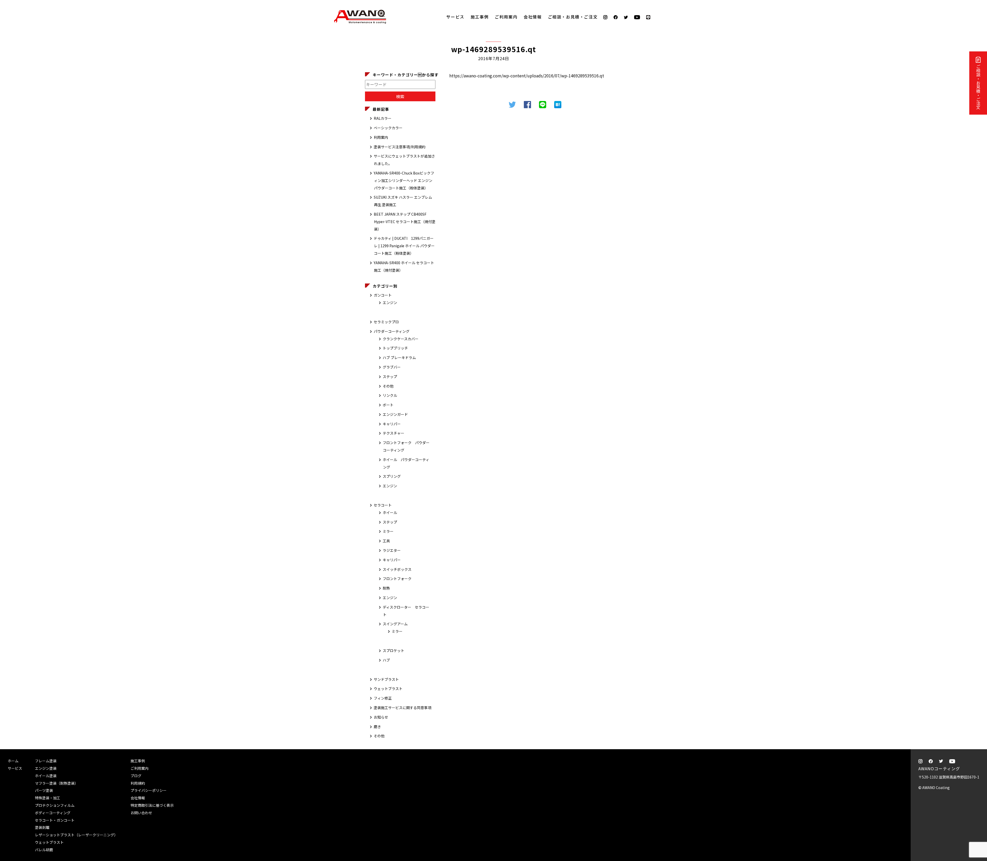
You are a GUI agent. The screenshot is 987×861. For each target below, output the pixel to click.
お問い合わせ (141, 812)
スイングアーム (395, 623)
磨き (377, 726)
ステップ (390, 376)
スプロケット (393, 650)
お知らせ (381, 717)
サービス (455, 17)
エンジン (390, 302)
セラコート (383, 505)
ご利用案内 (506, 17)
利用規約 (138, 783)
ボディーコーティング (52, 812)
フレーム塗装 (46, 760)
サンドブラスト (386, 679)
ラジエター (392, 550)
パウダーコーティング (391, 331)
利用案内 (381, 137)
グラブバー (392, 367)
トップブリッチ (395, 348)
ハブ (386, 660)
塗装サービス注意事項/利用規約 (399, 146)
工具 (386, 540)
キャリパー (392, 423)
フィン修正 (383, 698)
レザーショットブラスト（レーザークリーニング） (76, 834)
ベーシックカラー (388, 127)
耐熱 (386, 588)
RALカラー (382, 118)
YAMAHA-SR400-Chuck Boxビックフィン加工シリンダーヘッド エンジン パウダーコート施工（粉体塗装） (404, 180)
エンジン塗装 (46, 768)
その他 (388, 386)
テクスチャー (393, 433)
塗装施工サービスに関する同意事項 (402, 707)
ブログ (136, 775)
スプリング (392, 476)
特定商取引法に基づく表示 (152, 805)
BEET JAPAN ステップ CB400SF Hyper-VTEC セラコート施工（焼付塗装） (404, 222)
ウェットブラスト (388, 688)
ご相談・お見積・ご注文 (978, 86)
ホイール (390, 512)
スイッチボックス (397, 569)
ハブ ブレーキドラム (399, 357)
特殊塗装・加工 (47, 797)
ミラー (388, 531)
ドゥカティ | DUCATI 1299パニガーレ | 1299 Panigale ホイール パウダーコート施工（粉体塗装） (404, 246)
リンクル (390, 395)
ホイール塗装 (46, 775)
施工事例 (480, 17)
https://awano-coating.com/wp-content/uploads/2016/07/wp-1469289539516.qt (526, 75)
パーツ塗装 (44, 790)
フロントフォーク (397, 578)
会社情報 (533, 17)
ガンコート (383, 295)
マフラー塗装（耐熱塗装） (56, 783)
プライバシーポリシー (149, 790)
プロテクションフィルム (55, 805)
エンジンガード (395, 414)
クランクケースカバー (400, 338)
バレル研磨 (44, 849)
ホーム (13, 760)
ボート (388, 404)
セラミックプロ (386, 321)
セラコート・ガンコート (55, 820)
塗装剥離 (42, 827)
